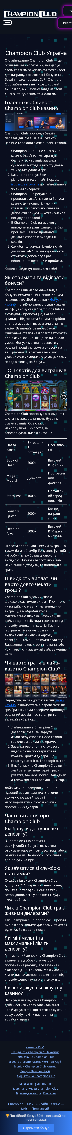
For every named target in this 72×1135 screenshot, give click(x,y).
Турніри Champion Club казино (35, 1066)
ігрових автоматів (25, 184)
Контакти (49, 1093)
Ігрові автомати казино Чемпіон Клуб (35, 1061)
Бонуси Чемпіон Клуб (35, 1071)
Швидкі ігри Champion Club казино (35, 1052)
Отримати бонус (36, 1128)
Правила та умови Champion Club (35, 1088)
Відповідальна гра (28, 1093)
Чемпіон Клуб (35, 1047)
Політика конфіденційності (35, 1084)
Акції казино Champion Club (36, 1076)
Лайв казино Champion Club (35, 1057)
